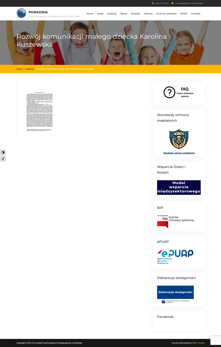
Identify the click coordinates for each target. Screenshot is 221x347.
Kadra (100, 13)
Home (89, 13)
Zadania (111, 13)
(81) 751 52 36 (162, 3)
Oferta (123, 13)
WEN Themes (198, 343)
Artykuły (135, 13)
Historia (148, 13)
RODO (184, 13)
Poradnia (38, 12)
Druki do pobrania (166, 13)
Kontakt (195, 13)
